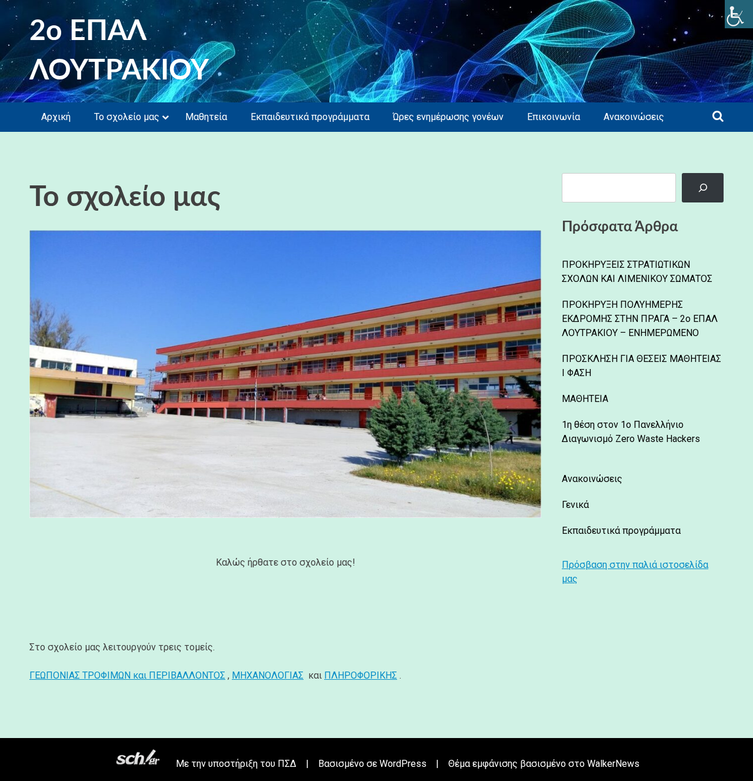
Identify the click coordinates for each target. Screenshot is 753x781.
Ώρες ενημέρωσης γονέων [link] (448, 116)
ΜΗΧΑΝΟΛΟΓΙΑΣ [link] (268, 675)
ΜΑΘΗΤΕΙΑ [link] (585, 398)
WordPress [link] (403, 763)
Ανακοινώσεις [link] (634, 116)
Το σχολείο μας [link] (126, 116)
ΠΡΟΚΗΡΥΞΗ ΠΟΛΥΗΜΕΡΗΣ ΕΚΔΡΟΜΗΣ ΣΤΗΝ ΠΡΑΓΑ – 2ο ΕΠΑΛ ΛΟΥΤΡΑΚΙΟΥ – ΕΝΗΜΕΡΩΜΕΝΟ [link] (640, 318)
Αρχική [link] (56, 116)
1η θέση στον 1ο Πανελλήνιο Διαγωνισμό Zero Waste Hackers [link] (631, 431)
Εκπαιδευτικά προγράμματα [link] (310, 116)
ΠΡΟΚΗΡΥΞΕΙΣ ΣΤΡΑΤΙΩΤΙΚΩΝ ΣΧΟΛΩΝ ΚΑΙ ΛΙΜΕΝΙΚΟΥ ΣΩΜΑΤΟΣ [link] (637, 271)
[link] (739, 14)
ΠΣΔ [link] (287, 763)
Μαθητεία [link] (206, 116)
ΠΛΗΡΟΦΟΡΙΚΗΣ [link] (360, 675)
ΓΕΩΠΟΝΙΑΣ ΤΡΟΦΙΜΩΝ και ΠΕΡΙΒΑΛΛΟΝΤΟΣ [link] (127, 675)
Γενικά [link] (575, 504)
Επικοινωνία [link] (553, 116)
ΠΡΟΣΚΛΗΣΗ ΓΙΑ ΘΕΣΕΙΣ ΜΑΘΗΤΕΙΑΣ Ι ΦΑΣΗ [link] (641, 365)
